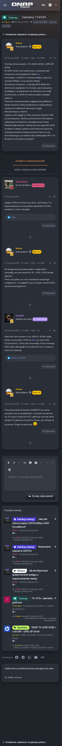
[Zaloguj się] (43, 5)
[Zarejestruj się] (50, 5)
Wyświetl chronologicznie (30, 161)
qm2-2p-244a (40, 22)
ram (38, 74)
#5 (54, 404)
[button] (5, 5)
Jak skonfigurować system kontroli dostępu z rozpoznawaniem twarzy (30, 574)
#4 (54, 330)
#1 (55, 58)
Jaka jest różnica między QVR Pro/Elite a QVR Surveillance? (30, 523)
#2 (54, 196)
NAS (34, 340)
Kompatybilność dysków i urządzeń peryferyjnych (40, 619)
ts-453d (6, 26)
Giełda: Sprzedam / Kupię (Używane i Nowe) (33, 648)
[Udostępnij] (50, 58)
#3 (55, 263)
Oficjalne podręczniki (28, 530)
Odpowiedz (50, 146)
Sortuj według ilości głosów (30, 170)
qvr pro (53, 22)
